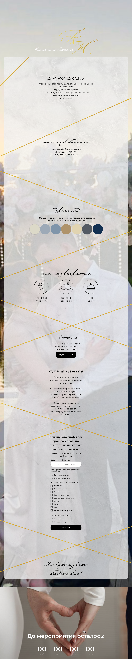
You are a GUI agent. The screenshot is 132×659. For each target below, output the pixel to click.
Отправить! (66, 528)
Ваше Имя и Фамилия (60, 460)
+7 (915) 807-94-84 (66, 355)
